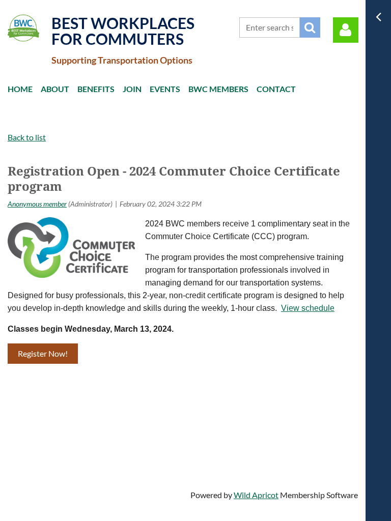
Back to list (27, 137)
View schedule (307, 308)
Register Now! (43, 353)
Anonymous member (37, 203)
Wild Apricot (256, 495)
